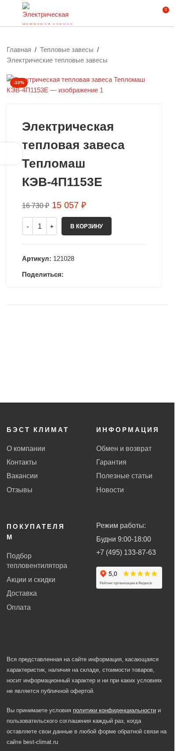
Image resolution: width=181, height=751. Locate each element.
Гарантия (111, 462)
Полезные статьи (124, 476)
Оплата (19, 607)
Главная (19, 49)
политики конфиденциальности (114, 710)
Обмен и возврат (124, 448)
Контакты (22, 462)
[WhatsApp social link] (69, 274)
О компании (26, 448)
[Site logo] (48, 12)
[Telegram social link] (90, 274)
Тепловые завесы (67, 49)
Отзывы (20, 490)
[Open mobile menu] (10, 13)
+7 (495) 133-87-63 (126, 552)
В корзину (86, 226)
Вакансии (22, 476)
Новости (110, 490)
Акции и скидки (31, 579)
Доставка (22, 593)
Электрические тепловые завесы (57, 60)
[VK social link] (79, 274)
